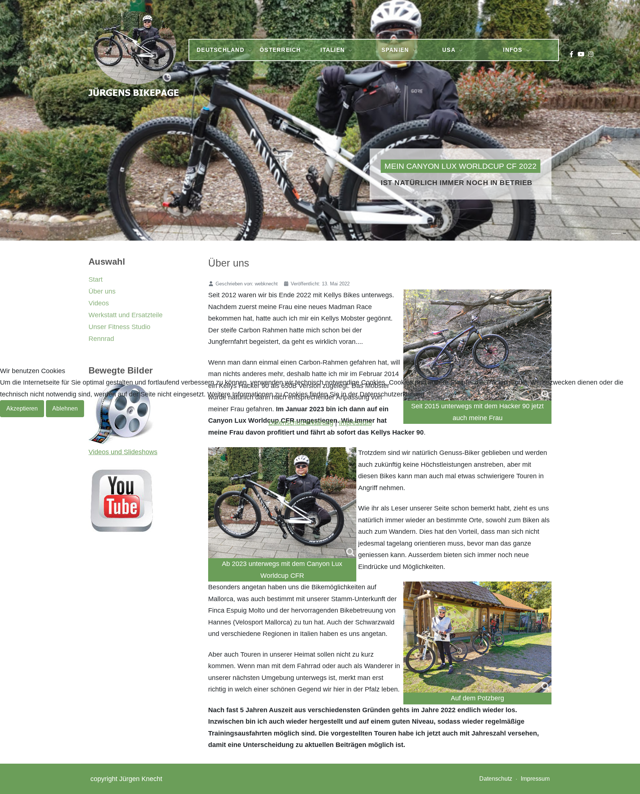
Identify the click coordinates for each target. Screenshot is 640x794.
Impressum (355, 422)
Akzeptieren (22, 408)
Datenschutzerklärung (301, 422)
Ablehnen (65, 408)
